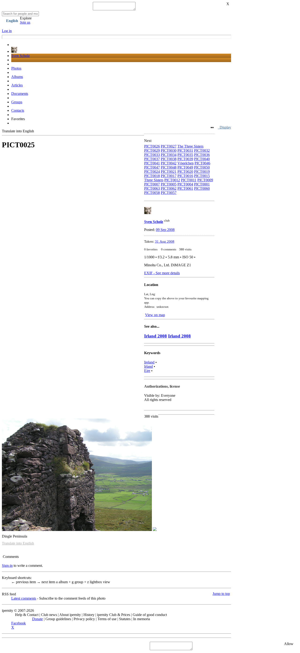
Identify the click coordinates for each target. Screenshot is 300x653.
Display (224, 127)
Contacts (17, 110)
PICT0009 (205, 180)
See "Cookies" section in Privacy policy (31, 646)
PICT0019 (202, 172)
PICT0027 (168, 146)
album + (64, 582)
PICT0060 (202, 188)
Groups (16, 102)
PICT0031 (185, 150)
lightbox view (98, 582)
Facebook (18, 623)
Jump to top (221, 594)
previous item (24, 582)
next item (46, 582)
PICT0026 (152, 146)
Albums (17, 77)
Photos (16, 68)
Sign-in (7, 566)
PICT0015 (202, 176)
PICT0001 (202, 184)
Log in (7, 31)
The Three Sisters (190, 146)
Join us (25, 22)
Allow (288, 644)
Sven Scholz (20, 56)
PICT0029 (152, 150)
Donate (37, 619)
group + (79, 582)
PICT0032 (202, 150)
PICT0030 (168, 150)
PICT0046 (202, 163)
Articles (17, 85)
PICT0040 (202, 159)
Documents (19, 94)
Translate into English (18, 131)
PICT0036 (202, 155)
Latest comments (23, 598)
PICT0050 (202, 167)
